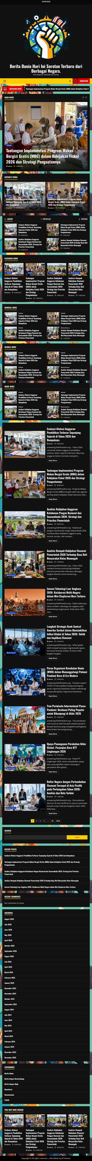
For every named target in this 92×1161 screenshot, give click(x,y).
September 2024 (10, 1004)
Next (58, 821)
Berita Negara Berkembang (14, 1078)
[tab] (8, 219)
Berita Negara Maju (11, 1084)
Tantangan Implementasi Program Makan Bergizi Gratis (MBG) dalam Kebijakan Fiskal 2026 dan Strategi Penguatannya (53, 230)
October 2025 (9, 945)
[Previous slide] (83, 97)
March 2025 (8, 972)
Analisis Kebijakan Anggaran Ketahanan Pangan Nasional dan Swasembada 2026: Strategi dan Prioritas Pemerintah (45, 156)
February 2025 (9, 977)
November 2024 (10, 993)
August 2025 (9, 956)
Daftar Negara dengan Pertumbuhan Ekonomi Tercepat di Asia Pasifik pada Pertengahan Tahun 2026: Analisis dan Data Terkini (24, 797)
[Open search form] (70, 81)
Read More (54, 460)
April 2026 (8, 940)
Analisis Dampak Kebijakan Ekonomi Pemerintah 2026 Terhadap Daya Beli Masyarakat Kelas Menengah (53, 244)
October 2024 (9, 999)
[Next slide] (86, 97)
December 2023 (10, 1052)
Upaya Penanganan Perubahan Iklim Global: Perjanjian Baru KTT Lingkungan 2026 (24, 757)
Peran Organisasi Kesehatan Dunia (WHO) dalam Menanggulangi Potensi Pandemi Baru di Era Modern (24, 681)
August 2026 (9, 919)
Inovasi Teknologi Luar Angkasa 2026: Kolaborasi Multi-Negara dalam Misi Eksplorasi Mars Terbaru (24, 602)
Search (7, 830)
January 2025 (9, 983)
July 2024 (7, 1015)
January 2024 (9, 1046)
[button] (4, 81)
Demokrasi (8, 1089)
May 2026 (8, 935)
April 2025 (8, 967)
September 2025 (10, 951)
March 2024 (8, 1036)
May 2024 (7, 1025)
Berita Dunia (75, 273)
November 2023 (10, 1057)
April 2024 (8, 1031)
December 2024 (10, 988)
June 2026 (8, 929)
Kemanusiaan (9, 1094)
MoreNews (54, 1158)
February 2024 (9, 1041)
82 (52, 821)
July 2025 (7, 961)
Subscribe (84, 81)
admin (10, 166)
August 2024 (9, 1009)
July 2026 (8, 924)
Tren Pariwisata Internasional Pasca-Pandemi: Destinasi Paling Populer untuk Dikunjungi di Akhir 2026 (24, 719)
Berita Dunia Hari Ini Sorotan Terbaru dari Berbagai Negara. (46, 68)
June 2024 (8, 1020)
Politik (9, 145)
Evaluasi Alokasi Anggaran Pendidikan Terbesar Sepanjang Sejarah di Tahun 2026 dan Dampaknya (10, 230)
